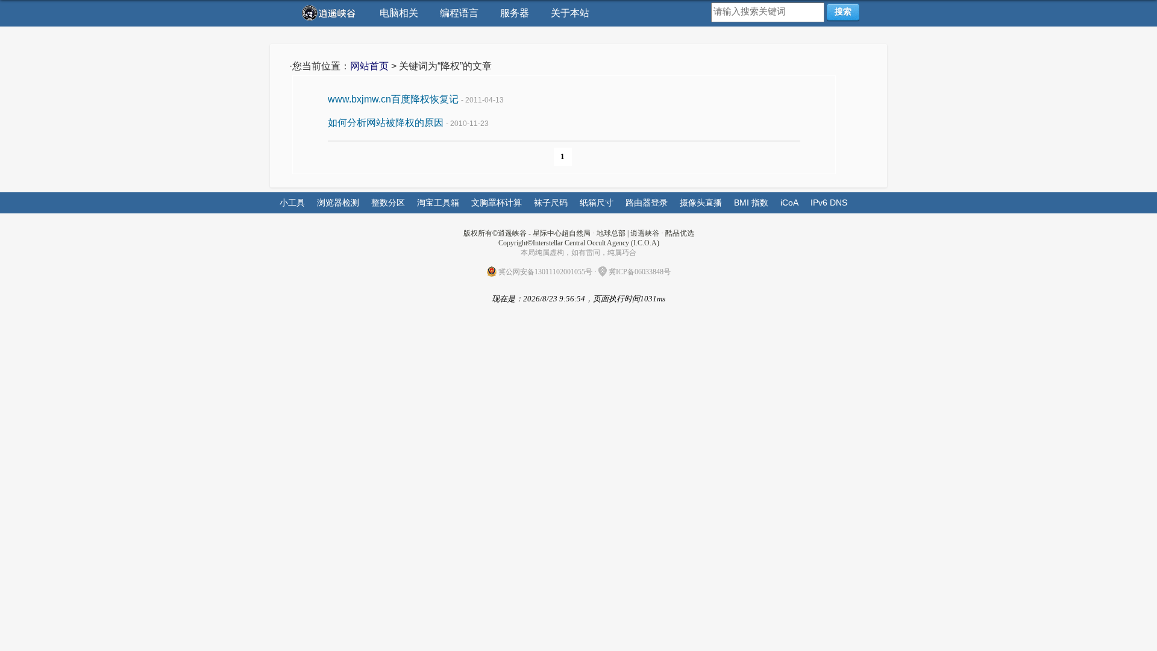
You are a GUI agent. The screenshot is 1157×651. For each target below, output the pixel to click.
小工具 (292, 202)
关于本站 (570, 13)
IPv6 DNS (829, 202)
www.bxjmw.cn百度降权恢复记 (393, 99)
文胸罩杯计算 (496, 202)
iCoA (789, 202)
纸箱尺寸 (596, 202)
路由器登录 (647, 202)
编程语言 (459, 13)
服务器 (514, 13)
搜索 (843, 11)
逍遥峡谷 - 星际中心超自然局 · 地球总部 (562, 233)
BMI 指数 (751, 202)
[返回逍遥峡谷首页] (330, 13)
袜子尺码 (551, 202)
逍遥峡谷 (644, 233)
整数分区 (388, 202)
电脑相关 (399, 13)
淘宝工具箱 (438, 202)
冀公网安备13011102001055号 (545, 272)
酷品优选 (679, 233)
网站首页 (369, 66)
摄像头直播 (701, 202)
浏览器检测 (338, 202)
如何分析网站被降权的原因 (386, 123)
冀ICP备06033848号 (640, 272)
